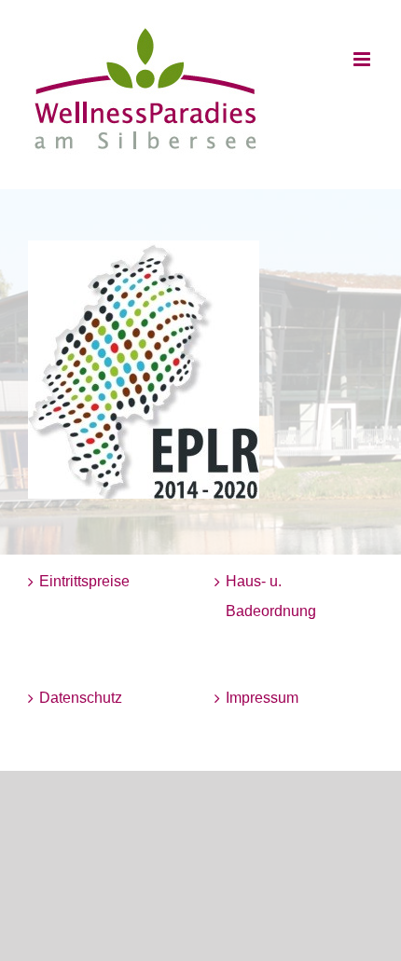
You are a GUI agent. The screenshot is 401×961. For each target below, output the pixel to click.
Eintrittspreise (84, 581)
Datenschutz (80, 698)
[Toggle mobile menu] (363, 59)
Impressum (262, 698)
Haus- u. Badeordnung (271, 596)
